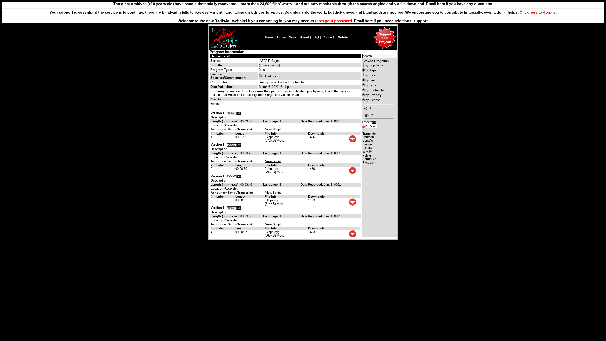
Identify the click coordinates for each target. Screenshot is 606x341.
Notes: (215, 104)
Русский (368, 162)
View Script (273, 129)
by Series (372, 85)
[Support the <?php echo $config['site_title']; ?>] (385, 48)
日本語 (367, 151)
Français (368, 144)
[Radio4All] (224, 48)
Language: (271, 121)
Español (368, 140)
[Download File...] (352, 141)
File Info (271, 133)
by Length (372, 80)
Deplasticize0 (220, 56)
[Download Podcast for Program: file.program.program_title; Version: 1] (233, 113)
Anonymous (268, 82)
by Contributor (375, 90)
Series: (215, 61)
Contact (328, 37)
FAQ (316, 37)
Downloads (316, 133)
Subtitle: (216, 65)
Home (269, 37)
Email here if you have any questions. (459, 4)
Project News (286, 37)
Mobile (343, 37)
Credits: (216, 99)
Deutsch (368, 137)
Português (369, 159)
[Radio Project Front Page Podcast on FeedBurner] (369, 126)
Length (240, 133)
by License (372, 100)
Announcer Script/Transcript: (232, 129)
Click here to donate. (538, 12)
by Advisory (373, 95)
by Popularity (374, 65)
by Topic (371, 75)
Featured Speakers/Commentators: (228, 76)
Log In (366, 108)
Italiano (367, 147)
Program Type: (221, 70)
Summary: (218, 91)
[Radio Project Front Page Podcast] (369, 122)
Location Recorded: (225, 125)
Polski (366, 155)
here (369, 21)
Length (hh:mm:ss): (225, 121)
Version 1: (218, 113)
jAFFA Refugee (269, 61)
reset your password (333, 21)
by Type (370, 70)
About (304, 37)
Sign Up (367, 115)
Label (220, 133)
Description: (219, 117)
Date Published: (222, 87)
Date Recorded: (312, 121)
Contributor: (219, 82)
